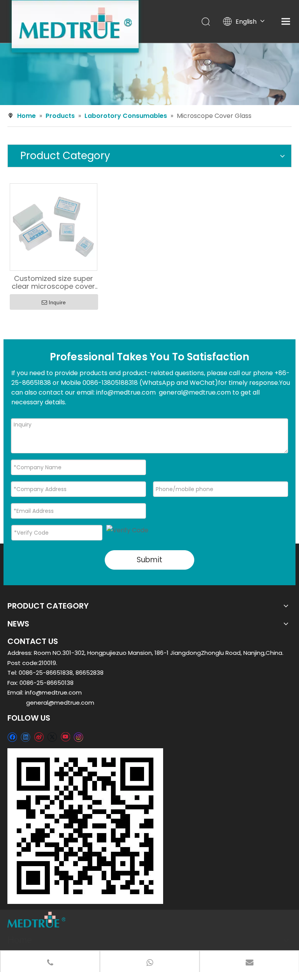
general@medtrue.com (60, 702)
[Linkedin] (25, 737)
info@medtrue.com (53, 692)
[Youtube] (65, 737)
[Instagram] (79, 737)
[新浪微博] (39, 737)
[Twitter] (52, 737)
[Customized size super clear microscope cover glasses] (53, 226)
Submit (149, 559)
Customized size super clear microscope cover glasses (53, 282)
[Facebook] (12, 737)
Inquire (57, 302)
